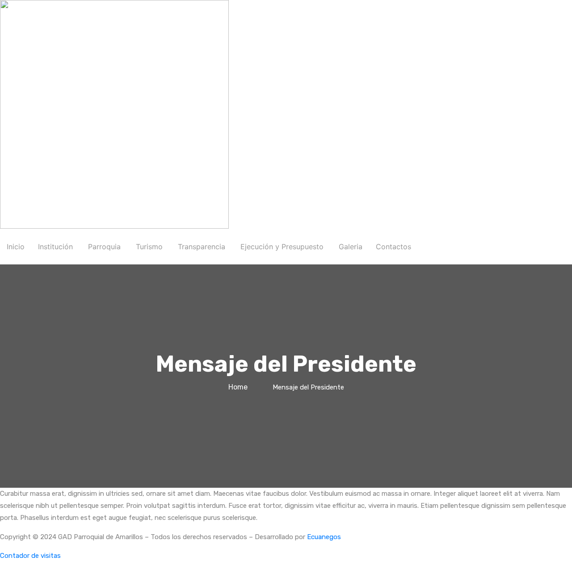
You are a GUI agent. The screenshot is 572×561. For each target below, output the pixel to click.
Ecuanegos (324, 537)
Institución (55, 246)
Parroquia (104, 246)
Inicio (16, 246)
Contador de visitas (30, 556)
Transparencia (201, 246)
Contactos (393, 246)
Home (239, 387)
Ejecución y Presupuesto (282, 246)
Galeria (350, 246)
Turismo (149, 246)
